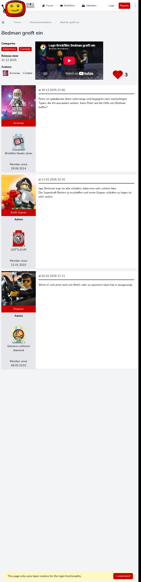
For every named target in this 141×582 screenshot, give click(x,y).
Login (112, 5)
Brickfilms (69, 5)
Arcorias (18, 123)
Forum (49, 5)
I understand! (123, 576)
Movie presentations (40, 22)
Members (91, 5)
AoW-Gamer (18, 212)
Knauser (19, 309)
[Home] (3, 22)
